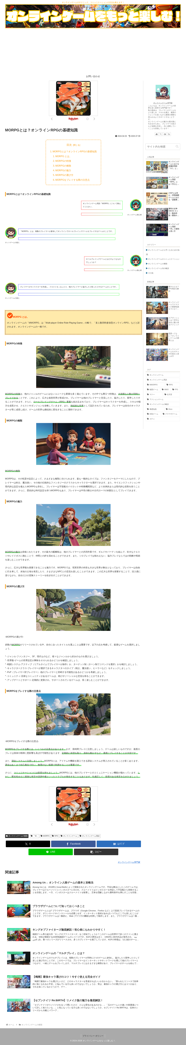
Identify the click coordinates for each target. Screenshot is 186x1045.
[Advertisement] (93, 50)
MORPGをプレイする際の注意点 (72, 179)
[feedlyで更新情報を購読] (165, 134)
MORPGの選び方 (64, 175)
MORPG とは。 (63, 156)
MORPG (46, 836)
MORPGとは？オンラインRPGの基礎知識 (75, 151)
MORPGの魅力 (63, 170)
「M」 (35, 836)
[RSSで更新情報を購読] (169, 134)
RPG (56, 836)
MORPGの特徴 (63, 161)
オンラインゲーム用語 (91, 836)
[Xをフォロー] (161, 134)
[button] (96, 852)
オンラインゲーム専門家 (162, 103)
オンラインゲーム (70, 836)
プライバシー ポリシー (93, 1036)
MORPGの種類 (63, 165)
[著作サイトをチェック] (157, 134)
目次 (69, 144)
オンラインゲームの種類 (18, 836)
